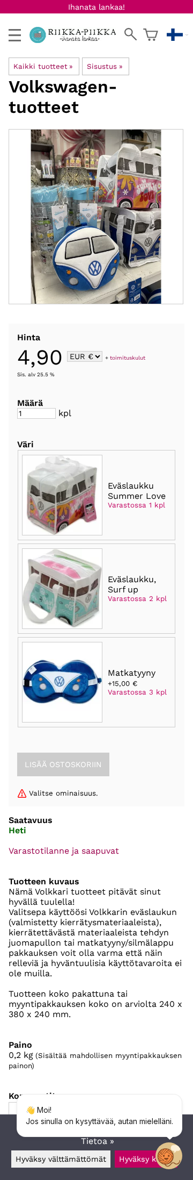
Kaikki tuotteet (43, 66)
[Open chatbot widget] (168, 1155)
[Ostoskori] (150, 35)
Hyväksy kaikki (146, 1159)
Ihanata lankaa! (96, 7)
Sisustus (104, 66)
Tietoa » (97, 1141)
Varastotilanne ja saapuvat (64, 851)
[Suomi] (177, 35)
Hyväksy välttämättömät (61, 1159)
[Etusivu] (76, 40)
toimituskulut (127, 357)
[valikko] (15, 35)
